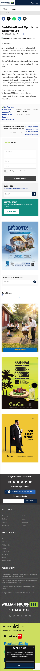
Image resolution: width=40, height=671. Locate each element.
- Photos (23, 516)
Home (3, 12)
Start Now (12, 211)
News (9, 12)
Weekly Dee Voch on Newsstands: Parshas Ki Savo (18, 593)
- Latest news (6, 525)
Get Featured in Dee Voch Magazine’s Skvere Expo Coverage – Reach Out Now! (27, 109)
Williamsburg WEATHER (18, 8)
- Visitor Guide (6, 545)
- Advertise (5, 554)
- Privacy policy (6, 560)
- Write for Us (5, 551)
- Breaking (5, 516)
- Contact (4, 557)
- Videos (23, 519)
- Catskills (4, 522)
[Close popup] (33, 647)
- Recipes (24, 525)
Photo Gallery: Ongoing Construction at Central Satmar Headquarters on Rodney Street (19, 581)
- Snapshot (24, 522)
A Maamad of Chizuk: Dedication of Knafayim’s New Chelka (18, 587)
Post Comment (20, 178)
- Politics (4, 519)
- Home (4, 539)
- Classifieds (5, 542)
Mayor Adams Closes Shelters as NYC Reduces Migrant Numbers (13, 127)
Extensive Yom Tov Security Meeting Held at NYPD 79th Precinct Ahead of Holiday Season (19, 575)
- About (4, 548)
